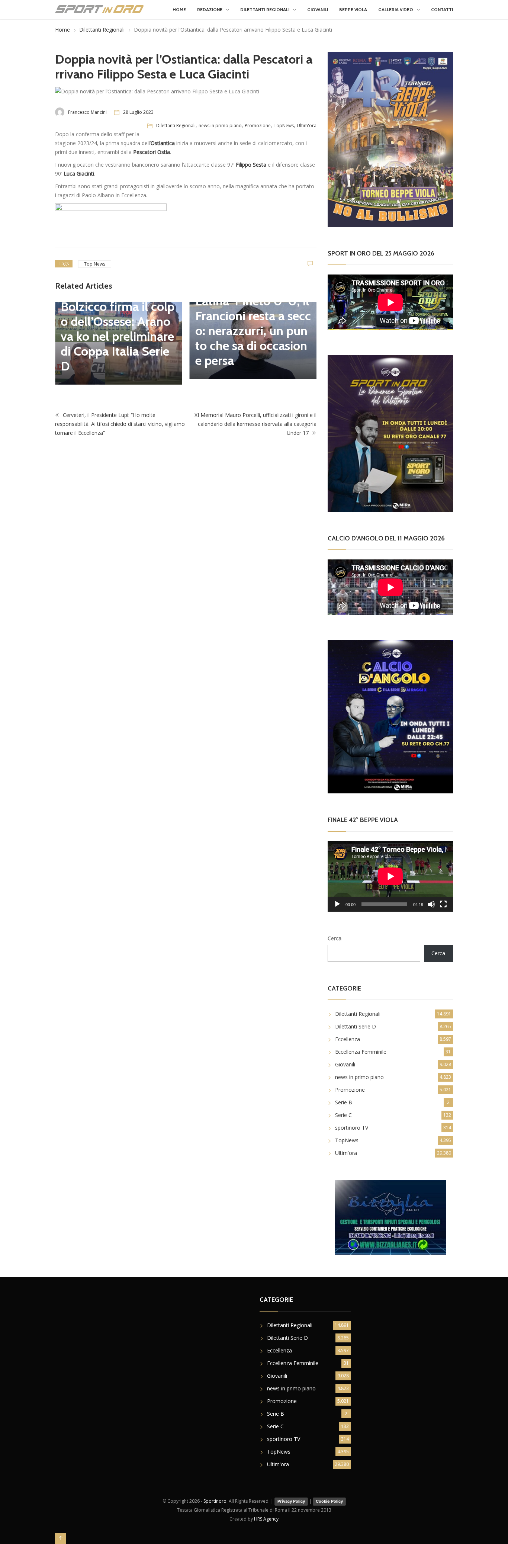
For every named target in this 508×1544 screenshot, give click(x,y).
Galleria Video (395, 9)
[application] (390, 876)
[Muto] (431, 904)
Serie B (343, 1102)
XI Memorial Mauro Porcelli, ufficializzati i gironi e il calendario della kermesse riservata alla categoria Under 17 (255, 423)
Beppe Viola (353, 9)
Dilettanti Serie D (355, 1026)
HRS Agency (266, 1519)
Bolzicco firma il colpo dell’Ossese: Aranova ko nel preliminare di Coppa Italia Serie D (117, 336)
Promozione (258, 125)
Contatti (442, 9)
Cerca (334, 938)
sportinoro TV (351, 1127)
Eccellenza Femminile (360, 1051)
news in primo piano (220, 125)
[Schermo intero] (443, 904)
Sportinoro (214, 1501)
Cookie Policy (329, 1501)
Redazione (209, 9)
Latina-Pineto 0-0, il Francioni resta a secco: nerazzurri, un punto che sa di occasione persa (253, 330)
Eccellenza (347, 1039)
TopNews (284, 125)
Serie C (343, 1114)
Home (179, 9)
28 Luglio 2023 (138, 112)
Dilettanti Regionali (264, 9)
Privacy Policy (291, 1501)
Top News (94, 264)
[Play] (337, 904)
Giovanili (317, 9)
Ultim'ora (306, 125)
